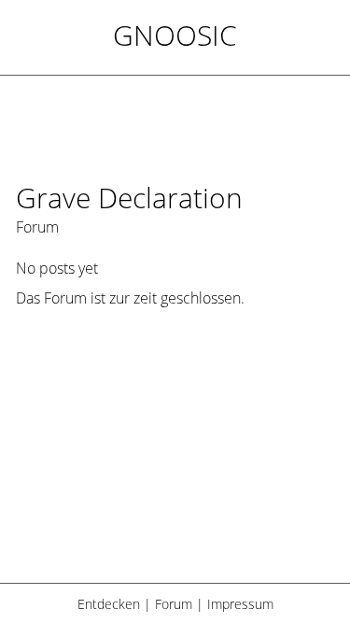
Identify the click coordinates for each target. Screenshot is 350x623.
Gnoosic (175, 35)
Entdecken (108, 604)
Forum (173, 604)
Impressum (240, 604)
